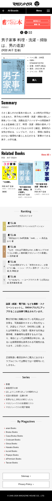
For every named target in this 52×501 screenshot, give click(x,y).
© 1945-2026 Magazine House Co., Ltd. (26, 496)
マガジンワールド (26, 3)
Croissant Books (13, 440)
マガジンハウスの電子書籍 (18, 407)
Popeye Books (12, 455)
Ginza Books (11, 443)
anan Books (11, 428)
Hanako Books (12, 447)
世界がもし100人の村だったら (19, 399)
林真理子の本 (12, 388)
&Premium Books (13, 459)
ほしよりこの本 (22, 392)
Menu (39, 11)
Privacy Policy (25, 484)
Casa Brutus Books (14, 436)
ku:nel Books (11, 451)
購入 (34, 80)
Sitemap (25, 476)
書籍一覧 (37, 24)
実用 (41, 71)
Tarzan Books (12, 463)
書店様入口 (37, 21)
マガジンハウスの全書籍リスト (20, 403)
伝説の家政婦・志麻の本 (17, 395)
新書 (8, 384)
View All (45, 155)
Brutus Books (12, 432)
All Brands (13, 11)
